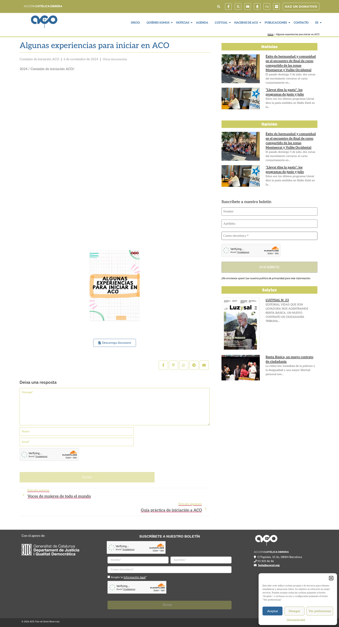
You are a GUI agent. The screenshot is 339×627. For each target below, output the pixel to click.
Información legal (296, 619)
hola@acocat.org (269, 565)
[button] (331, 578)
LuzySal (221, 22)
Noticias (182, 22)
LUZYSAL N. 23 (277, 300)
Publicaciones (276, 22)
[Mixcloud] (266, 6)
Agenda (202, 22)
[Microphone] (257, 6)
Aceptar (272, 611)
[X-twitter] (238, 6)
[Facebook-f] (228, 6)
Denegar (294, 611)
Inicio (135, 22)
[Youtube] (247, 6)
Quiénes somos (158, 22)
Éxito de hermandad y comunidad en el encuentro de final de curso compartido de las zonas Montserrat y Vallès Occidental (291, 63)
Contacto (301, 22)
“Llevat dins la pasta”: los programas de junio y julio (285, 92)
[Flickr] (276, 6)
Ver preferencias (320, 611)
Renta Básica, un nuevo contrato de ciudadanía (289, 359)
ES (316, 22)
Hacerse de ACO (246, 22)
